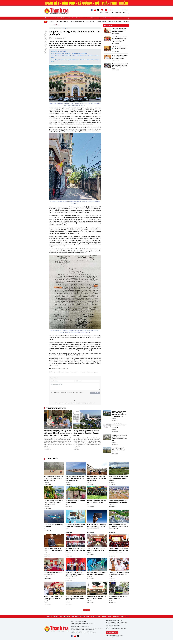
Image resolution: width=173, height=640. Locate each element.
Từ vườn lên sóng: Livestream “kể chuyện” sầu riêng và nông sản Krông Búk (53, 598)
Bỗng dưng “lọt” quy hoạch (58, 51)
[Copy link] (45, 42)
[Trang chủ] (45, 18)
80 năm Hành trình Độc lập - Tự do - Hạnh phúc (69, 21)
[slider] (117, 10)
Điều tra (57, 25)
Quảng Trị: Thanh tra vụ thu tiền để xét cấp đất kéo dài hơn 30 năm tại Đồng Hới (118, 478)
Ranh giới (67, 371)
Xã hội (92, 18)
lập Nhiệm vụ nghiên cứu (93, 371)
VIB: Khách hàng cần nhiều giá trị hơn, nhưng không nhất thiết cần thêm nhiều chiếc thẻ (96, 526)
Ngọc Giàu (89, 482)
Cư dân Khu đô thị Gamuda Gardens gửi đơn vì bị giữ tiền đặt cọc (119, 425)
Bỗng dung (73, 371)
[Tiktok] (98, 10)
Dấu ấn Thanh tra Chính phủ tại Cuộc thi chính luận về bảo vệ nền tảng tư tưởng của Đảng (75, 574)
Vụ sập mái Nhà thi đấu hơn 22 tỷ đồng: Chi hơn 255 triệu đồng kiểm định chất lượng (96, 478)
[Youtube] (95, 10)
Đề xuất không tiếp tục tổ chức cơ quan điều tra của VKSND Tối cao (119, 48)
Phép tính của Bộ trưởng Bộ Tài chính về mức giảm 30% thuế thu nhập (53, 550)
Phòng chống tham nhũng (78, 18)
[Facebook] (92, 10)
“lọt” (78, 371)
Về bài (61, 371)
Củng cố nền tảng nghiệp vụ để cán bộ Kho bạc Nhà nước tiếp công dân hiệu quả (75, 550)
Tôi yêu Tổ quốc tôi (88, 21)
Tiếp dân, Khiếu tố (65, 18)
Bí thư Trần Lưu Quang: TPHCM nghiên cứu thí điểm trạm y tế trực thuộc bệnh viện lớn (119, 57)
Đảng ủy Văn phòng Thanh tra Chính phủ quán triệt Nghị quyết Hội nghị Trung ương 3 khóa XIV (119, 550)
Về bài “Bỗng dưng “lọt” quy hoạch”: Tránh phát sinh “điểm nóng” (69, 53)
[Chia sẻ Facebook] (45, 32)
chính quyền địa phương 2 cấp (118, 21)
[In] (45, 52)
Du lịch (109, 18)
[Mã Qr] (45, 45)
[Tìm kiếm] (128, 18)
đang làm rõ (83, 371)
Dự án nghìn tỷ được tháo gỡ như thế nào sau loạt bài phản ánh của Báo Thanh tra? (75, 598)
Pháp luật (98, 18)
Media (87, 18)
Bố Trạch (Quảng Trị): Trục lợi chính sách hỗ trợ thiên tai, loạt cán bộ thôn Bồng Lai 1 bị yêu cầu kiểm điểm (58, 433)
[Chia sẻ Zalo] (45, 35)
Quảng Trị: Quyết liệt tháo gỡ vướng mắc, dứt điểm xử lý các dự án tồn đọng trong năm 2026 (75, 478)
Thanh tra (56, 18)
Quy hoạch (56, 371)
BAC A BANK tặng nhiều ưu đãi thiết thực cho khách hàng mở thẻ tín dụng (75, 526)
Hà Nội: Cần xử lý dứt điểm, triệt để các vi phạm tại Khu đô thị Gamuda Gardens (86, 433)
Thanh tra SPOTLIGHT (118, 18)
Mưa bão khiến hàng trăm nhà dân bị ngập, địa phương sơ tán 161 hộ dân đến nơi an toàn (53, 478)
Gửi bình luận (95, 392)
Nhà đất (104, 18)
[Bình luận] (45, 49)
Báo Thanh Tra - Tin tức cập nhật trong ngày (56, 11)
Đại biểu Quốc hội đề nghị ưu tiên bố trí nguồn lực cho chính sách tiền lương (119, 574)
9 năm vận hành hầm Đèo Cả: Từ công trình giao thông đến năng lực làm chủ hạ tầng (118, 526)
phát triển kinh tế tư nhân (102, 21)
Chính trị (49, 18)
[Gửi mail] (45, 38)
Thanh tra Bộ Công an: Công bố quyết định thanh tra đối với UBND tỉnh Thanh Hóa (119, 30)
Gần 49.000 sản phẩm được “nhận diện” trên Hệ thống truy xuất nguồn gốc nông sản (53, 502)
